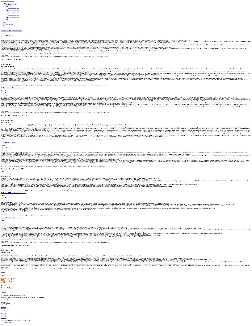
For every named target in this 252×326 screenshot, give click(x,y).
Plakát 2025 (3, 314)
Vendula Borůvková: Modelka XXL (12, 169)
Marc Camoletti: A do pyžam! (11, 59)
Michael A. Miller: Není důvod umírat (13, 193)
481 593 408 (22, 295)
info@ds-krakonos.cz (5, 308)
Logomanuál (3, 318)
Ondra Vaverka (5, 55)
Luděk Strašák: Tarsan (8, 143)
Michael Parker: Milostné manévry (12, 88)
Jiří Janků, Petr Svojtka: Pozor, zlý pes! (14, 115)
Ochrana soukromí (26, 320)
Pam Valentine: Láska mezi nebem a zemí (15, 245)
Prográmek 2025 (4, 313)
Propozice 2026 (4, 315)
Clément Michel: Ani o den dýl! (11, 31)
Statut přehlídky (4, 316)
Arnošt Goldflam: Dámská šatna (11, 218)
